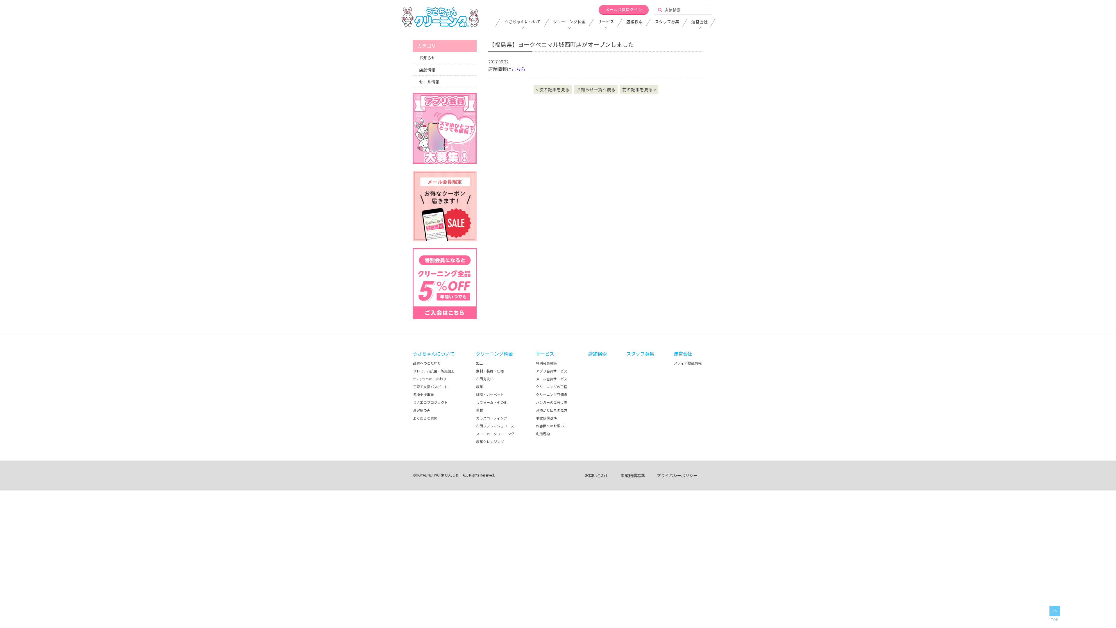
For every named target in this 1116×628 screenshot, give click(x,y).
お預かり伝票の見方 (551, 410)
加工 (479, 363)
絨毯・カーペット (490, 394)
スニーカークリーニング (495, 433)
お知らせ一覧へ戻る (596, 89)
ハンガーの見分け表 (551, 402)
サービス (606, 21)
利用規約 (543, 433)
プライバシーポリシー (677, 475)
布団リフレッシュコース (495, 425)
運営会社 (699, 21)
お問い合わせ (597, 475)
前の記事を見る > (639, 89)
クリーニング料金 (569, 21)
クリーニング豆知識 (551, 394)
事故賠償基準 (546, 417)
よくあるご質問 (425, 417)
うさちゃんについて (522, 21)
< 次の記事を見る (553, 89)
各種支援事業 (423, 394)
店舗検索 (634, 21)
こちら (518, 68)
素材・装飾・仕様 (490, 370)
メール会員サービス (551, 378)
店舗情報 (427, 70)
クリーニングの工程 (551, 386)
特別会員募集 (546, 363)
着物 (479, 410)
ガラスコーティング (491, 417)
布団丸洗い (484, 378)
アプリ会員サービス (551, 370)
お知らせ (427, 57)
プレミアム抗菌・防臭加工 (434, 370)
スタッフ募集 (667, 21)
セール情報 (429, 82)
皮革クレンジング (490, 441)
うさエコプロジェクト (430, 402)
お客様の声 (421, 410)
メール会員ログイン (623, 9)
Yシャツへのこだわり (429, 378)
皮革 (479, 386)
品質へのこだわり (427, 363)
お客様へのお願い (550, 425)
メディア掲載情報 (688, 363)
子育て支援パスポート (430, 386)
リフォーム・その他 (491, 402)
